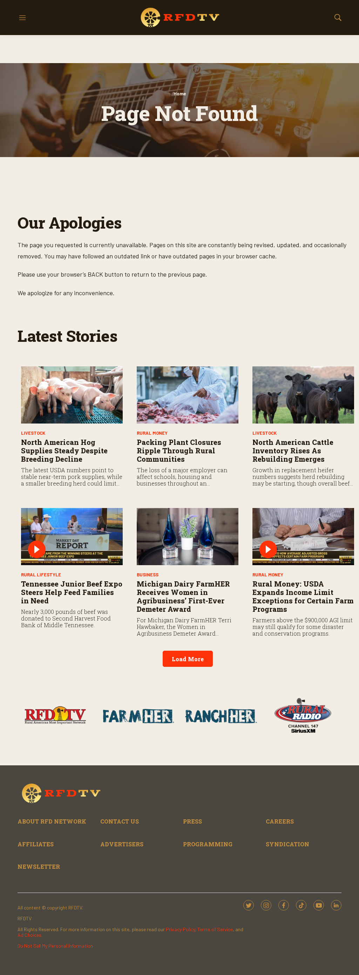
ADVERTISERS (121, 844)
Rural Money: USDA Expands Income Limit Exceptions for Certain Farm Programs (303, 596)
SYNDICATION (287, 844)
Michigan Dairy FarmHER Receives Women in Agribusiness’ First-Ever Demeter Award (183, 596)
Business (147, 574)
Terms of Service (215, 929)
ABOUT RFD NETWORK (52, 821)
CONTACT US (119, 821)
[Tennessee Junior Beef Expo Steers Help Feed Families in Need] (72, 536)
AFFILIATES (36, 844)
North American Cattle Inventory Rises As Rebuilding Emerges (292, 450)
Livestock (33, 433)
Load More (188, 659)
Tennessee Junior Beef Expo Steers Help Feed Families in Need (71, 592)
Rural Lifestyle (41, 574)
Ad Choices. (30, 935)
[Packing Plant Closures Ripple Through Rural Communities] (187, 395)
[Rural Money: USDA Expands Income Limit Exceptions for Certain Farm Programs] (303, 536)
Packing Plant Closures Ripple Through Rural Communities (179, 450)
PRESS (192, 821)
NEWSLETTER (39, 866)
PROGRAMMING (207, 844)
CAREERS (280, 821)
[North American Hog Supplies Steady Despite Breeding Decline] (72, 395)
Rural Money (152, 433)
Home (180, 93)
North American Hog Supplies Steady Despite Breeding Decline (64, 450)
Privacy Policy (180, 929)
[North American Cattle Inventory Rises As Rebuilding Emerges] (303, 395)
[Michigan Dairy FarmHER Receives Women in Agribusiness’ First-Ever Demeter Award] (187, 536)
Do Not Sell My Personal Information (55, 946)
